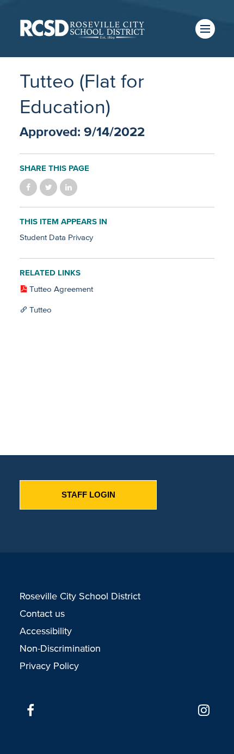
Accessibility (46, 631)
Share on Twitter (48, 187)
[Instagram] (203, 710)
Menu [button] (205, 28)
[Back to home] (82, 28)
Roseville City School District (80, 596)
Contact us (42, 613)
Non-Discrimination (60, 648)
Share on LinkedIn (68, 187)
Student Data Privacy (56, 237)
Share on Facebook (28, 187)
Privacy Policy (49, 665)
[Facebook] (30, 710)
